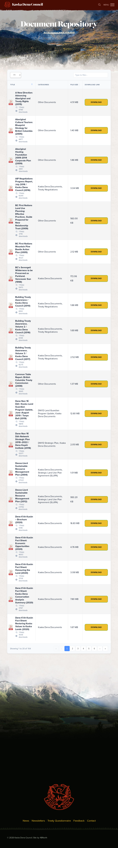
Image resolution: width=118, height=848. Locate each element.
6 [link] (94, 649)
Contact (91, 820)
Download (96, 102)
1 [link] (66, 649)
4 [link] (83, 649)
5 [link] (88, 649)
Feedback (78, 820)
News (26, 820)
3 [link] (77, 649)
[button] (112, 4)
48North (43, 837)
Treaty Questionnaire (59, 820)
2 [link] (72, 649)
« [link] (56, 649)
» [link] (105, 649)
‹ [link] (61, 649)
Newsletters (38, 820)
